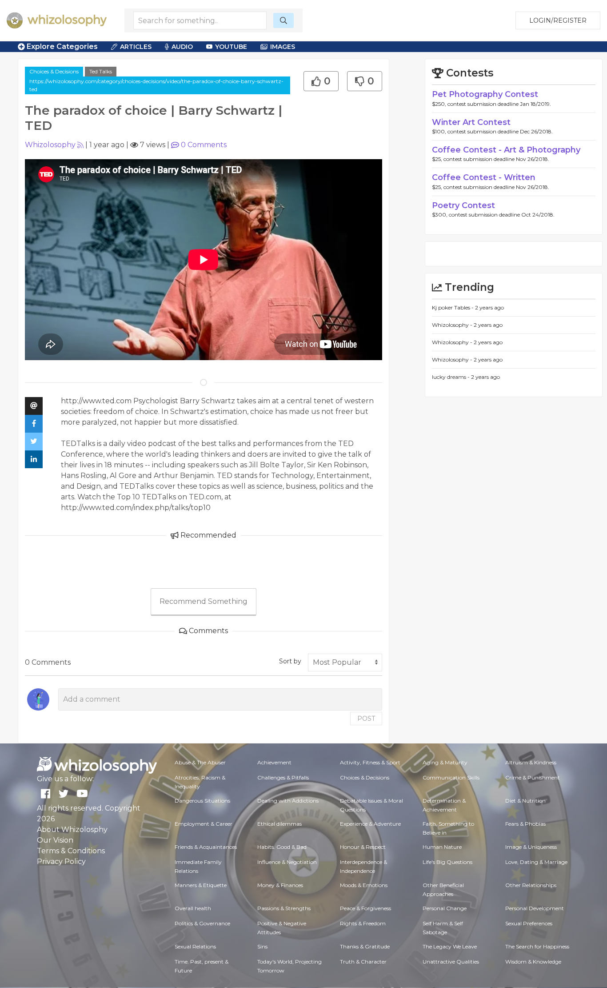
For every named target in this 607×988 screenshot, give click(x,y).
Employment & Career (203, 823)
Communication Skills (451, 777)
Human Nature (442, 846)
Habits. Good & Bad (282, 846)
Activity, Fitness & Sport (370, 762)
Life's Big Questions (447, 862)
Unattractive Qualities (451, 961)
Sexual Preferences (528, 923)
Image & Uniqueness (531, 846)
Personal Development (534, 908)
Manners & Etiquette (201, 885)
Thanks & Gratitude (365, 946)
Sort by (290, 661)
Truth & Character (363, 961)
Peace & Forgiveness (365, 908)
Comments (204, 145)
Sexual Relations (195, 946)
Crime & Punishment (532, 777)
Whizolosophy (50, 145)
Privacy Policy (61, 861)
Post (366, 719)
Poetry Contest (463, 205)
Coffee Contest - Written (483, 177)
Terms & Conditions (71, 851)
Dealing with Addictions (288, 800)
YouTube (231, 47)
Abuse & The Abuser (200, 762)
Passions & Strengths (284, 908)
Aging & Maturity (445, 762)
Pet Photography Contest (485, 94)
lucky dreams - (451, 377)
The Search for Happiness (537, 946)
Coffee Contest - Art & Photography (506, 150)
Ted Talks (100, 71)
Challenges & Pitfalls (283, 777)
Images (282, 47)
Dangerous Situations (202, 800)
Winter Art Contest (471, 122)
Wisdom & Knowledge (533, 961)
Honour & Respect (363, 846)
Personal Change (445, 908)
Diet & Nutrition (525, 800)
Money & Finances (280, 885)
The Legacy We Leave (450, 946)
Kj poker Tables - (453, 307)
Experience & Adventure (370, 823)
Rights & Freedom (363, 923)
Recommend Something (204, 601)
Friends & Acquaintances (206, 846)
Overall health (193, 908)
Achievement (274, 762)
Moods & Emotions (363, 885)
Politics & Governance (202, 923)
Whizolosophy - (453, 324)
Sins (262, 946)
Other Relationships (530, 885)
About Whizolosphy (72, 829)
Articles (136, 47)
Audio (182, 47)
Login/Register (558, 20)
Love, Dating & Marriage (536, 862)
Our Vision (55, 840)
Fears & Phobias (525, 823)
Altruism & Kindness (530, 762)
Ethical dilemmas (279, 823)
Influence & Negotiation (287, 862)
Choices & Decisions (54, 71)
